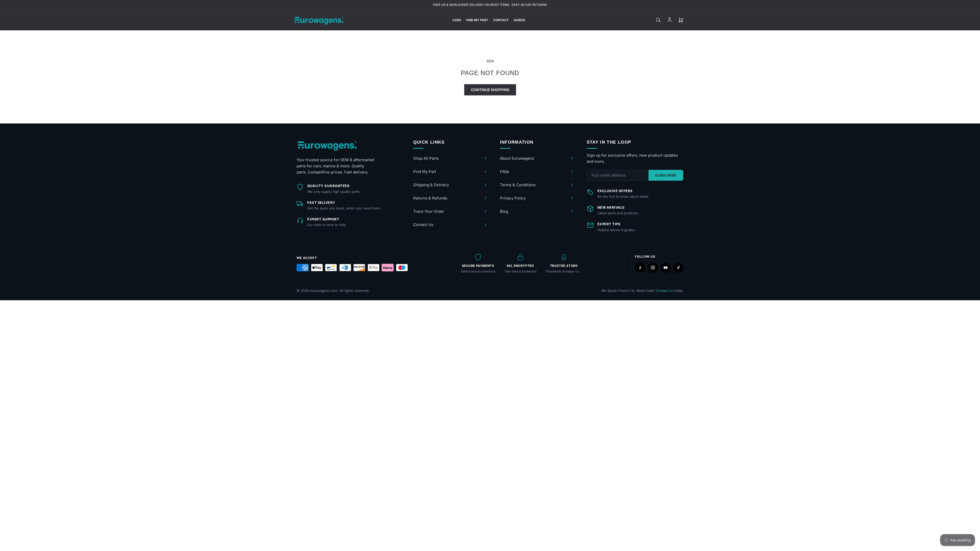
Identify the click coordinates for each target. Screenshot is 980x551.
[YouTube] (665, 267)
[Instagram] (653, 267)
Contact (501, 20)
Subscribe (666, 175)
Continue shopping (490, 89)
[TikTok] (678, 267)
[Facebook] (640, 267)
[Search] (658, 20)
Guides (519, 20)
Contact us (664, 291)
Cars (456, 20)
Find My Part (477, 20)
